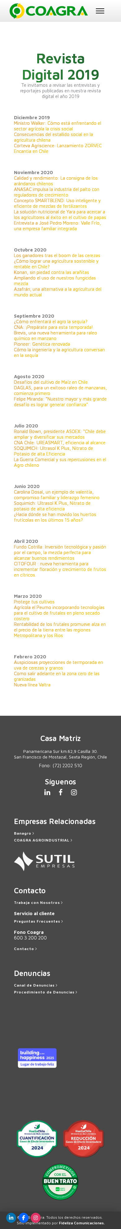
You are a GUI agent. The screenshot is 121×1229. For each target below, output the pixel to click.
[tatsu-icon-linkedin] (49, 792)
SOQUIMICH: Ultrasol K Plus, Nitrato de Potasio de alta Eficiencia (53, 451)
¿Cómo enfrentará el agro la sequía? (50, 321)
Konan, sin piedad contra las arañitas (51, 272)
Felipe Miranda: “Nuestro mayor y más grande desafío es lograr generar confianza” (60, 401)
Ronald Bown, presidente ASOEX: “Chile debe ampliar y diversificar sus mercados (60, 434)
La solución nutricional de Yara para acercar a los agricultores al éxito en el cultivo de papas (60, 214)
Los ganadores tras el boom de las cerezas (57, 255)
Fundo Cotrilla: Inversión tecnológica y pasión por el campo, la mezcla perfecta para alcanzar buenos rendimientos (60, 552)
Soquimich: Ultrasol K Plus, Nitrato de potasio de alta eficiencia (52, 505)
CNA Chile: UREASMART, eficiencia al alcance (59, 442)
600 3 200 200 (30, 937)
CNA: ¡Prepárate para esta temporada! (53, 327)
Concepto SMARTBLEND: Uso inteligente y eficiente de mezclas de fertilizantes (57, 203)
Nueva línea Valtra (32, 684)
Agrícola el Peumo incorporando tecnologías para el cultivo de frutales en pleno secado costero (59, 613)
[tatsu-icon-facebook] (62, 792)
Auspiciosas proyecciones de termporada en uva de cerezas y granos (58, 665)
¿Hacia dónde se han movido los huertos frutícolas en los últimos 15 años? (55, 517)
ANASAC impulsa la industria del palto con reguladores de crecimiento (56, 192)
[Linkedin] (11, 1218)
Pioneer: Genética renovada (42, 344)
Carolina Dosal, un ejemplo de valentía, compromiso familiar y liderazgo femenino (57, 494)
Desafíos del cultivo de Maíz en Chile (51, 382)
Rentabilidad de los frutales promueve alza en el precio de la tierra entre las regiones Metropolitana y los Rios (60, 630)
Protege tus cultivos (34, 601)
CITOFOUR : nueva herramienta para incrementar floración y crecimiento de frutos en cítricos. (60, 569)
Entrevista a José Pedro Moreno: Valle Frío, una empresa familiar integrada (57, 225)
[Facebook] (24, 1218)
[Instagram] (36, 1218)
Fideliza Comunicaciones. (82, 1223)
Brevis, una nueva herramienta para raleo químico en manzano (55, 335)
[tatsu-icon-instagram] (74, 792)
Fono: (60, 765)
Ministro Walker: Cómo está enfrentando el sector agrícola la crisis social (57, 125)
